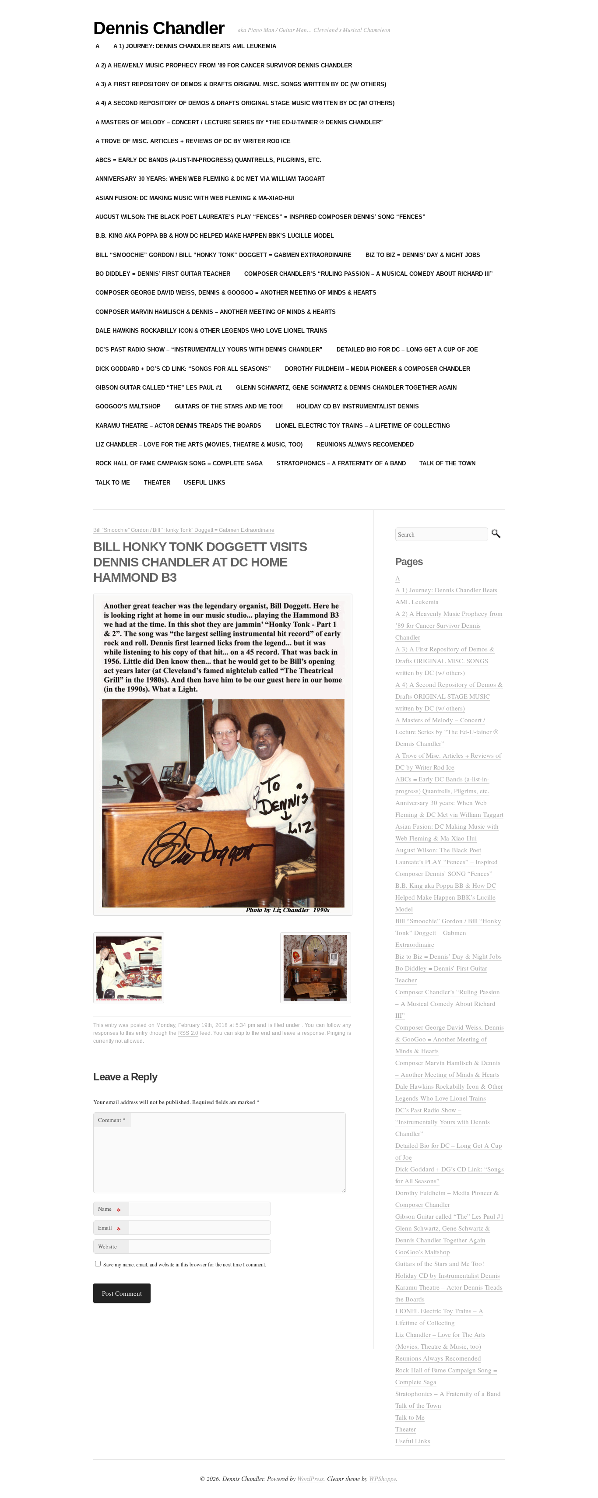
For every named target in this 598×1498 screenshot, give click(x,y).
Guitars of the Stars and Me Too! (229, 406)
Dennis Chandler (159, 28)
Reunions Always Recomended (365, 444)
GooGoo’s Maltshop (128, 406)
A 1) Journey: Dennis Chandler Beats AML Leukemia (194, 46)
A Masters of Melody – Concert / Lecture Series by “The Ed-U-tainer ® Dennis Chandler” (239, 122)
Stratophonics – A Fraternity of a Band (341, 463)
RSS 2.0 (188, 1033)
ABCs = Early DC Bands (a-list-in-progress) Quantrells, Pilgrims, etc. (208, 160)
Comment (112, 1120)
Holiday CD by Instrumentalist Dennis (357, 406)
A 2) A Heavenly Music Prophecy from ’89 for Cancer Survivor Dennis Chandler (223, 65)
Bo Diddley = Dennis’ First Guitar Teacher (162, 274)
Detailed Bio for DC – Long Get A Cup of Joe (407, 349)
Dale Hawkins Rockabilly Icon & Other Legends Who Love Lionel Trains (211, 330)
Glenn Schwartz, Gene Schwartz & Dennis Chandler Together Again (346, 387)
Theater (157, 482)
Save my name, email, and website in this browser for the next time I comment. (184, 1264)
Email (109, 1229)
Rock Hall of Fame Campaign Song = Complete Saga (179, 463)
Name (109, 1210)
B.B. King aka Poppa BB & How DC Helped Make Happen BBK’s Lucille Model (214, 235)
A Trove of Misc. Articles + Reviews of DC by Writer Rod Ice (193, 141)
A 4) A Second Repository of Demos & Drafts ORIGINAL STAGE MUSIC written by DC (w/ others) (244, 103)
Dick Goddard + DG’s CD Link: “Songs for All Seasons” (183, 369)
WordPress (310, 1478)
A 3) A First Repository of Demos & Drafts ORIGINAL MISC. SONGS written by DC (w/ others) (240, 84)
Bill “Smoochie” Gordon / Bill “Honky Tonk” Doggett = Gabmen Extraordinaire (223, 255)
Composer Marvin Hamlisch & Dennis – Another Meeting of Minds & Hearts (215, 312)
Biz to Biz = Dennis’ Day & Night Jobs (423, 255)
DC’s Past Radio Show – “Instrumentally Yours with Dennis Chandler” (209, 349)
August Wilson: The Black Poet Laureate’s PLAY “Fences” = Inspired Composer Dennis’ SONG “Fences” (260, 217)
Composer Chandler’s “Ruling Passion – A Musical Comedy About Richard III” (368, 274)
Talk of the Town (447, 463)
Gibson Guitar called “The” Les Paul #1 (158, 387)
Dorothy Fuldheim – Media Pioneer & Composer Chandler (377, 369)
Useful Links (204, 482)
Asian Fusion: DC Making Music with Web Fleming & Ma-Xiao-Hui (194, 198)
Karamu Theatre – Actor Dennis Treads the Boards (178, 425)
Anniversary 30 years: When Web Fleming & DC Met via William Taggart (210, 179)
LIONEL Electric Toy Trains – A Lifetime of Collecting (362, 425)
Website (107, 1246)
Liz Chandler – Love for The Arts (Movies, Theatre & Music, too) (199, 444)
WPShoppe (382, 1478)
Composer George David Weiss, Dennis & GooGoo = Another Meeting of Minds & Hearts (235, 292)
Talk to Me (112, 482)
